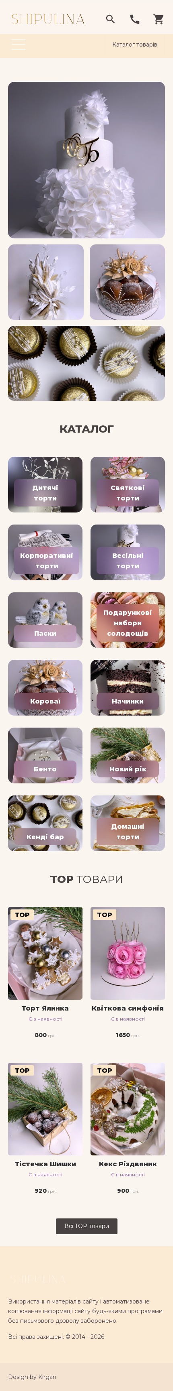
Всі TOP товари (86, 1226)
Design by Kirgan (32, 1377)
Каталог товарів (134, 44)
